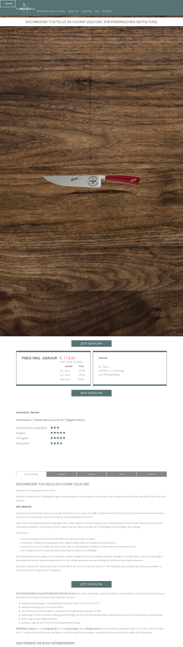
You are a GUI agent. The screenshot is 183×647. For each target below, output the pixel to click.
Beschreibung (31, 474)
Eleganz (20, 433)
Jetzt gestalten (91, 343)
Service (151, 474)
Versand (61, 474)
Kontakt (106, 11)
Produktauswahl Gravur (50, 11)
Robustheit (22, 443)
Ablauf (91, 474)
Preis (121, 474)
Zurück (9, 3)
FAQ (97, 11)
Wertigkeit (22, 438)
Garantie (87, 11)
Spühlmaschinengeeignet (31, 428)
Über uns (73, 11)
